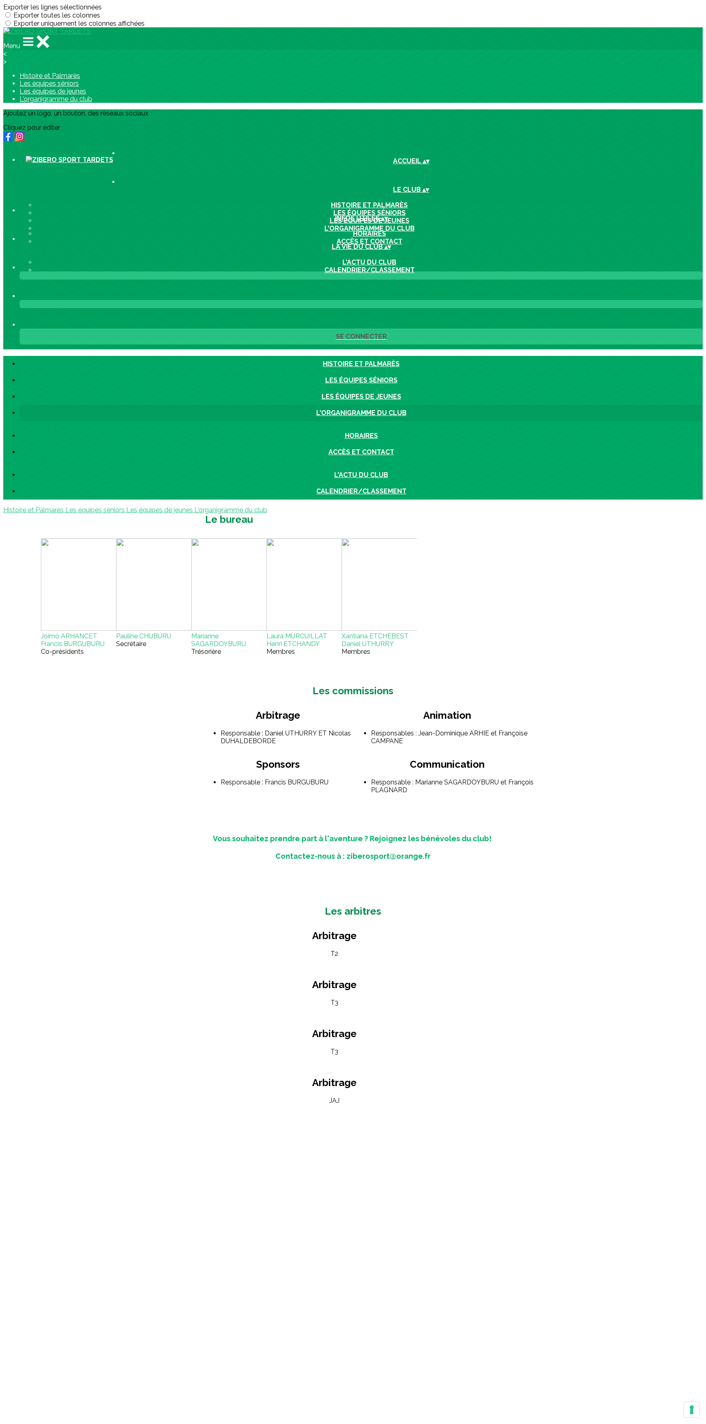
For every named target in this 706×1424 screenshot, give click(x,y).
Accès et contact (369, 241)
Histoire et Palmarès (50, 76)
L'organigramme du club (56, 99)
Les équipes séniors (49, 83)
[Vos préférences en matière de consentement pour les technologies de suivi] (691, 1409)
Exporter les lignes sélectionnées (52, 7)
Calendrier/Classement (369, 270)
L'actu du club (369, 262)
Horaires (369, 234)
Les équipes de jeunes (53, 91)
